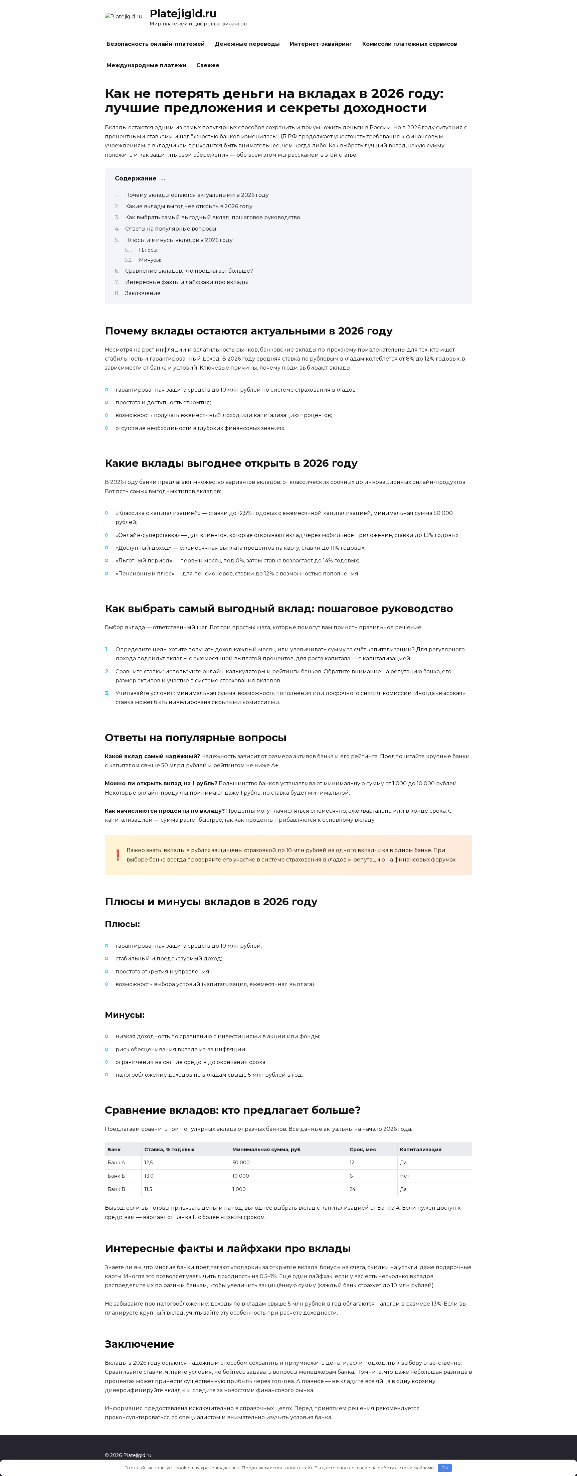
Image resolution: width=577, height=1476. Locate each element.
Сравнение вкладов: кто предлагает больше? (189, 271)
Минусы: (150, 260)
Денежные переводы (247, 44)
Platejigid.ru (183, 13)
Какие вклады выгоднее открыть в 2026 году (188, 206)
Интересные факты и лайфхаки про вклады (186, 282)
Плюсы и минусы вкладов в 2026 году (179, 240)
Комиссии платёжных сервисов (409, 44)
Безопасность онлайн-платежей (156, 44)
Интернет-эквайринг (321, 44)
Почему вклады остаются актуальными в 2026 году (197, 195)
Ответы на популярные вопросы (170, 229)
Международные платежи (146, 65)
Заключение (143, 293)
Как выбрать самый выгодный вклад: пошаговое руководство (212, 217)
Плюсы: (148, 250)
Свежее (207, 65)
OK (444, 1467)
